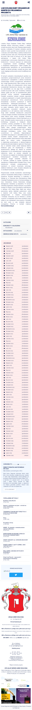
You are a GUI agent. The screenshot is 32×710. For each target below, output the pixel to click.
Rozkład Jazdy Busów (9, 500)
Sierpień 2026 (9, 246)
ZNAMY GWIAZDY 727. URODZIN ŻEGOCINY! (15, 540)
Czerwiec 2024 (10, 309)
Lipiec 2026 (9, 248)
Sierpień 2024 (9, 304)
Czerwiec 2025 (10, 280)
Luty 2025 (8, 290)
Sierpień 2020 (9, 421)
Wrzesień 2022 (10, 360)
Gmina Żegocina (5, 706)
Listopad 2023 (9, 326)
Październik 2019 (10, 445)
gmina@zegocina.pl (18, 645)
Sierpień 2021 (9, 392)
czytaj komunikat (9, 489)
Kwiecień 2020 (9, 431)
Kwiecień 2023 (9, 343)
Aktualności (12, 231)
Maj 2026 (8, 253)
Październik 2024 (10, 299)
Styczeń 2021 (9, 409)
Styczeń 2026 (9, 263)
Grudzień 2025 (9, 265)
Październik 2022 (10, 358)
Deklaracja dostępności (16, 656)
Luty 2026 (8, 260)
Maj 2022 (8, 370)
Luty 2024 (8, 319)
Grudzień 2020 (10, 411)
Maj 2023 (8, 341)
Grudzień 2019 (9, 440)
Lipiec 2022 (9, 365)
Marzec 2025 (9, 287)
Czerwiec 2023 (10, 338)
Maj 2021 (8, 399)
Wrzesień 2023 (10, 331)
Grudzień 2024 (10, 294)
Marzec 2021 (9, 404)
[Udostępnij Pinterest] (9, 212)
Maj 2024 (8, 311)
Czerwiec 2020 (10, 426)
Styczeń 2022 (9, 380)
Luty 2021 (8, 406)
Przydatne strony (8, 522)
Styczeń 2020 (9, 438)
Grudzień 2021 (9, 382)
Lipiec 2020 (9, 423)
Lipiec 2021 (9, 394)
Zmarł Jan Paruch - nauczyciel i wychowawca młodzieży (12, 557)
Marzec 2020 (9, 433)
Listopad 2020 (9, 414)
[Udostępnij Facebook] (2, 212)
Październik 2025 (10, 270)
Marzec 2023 (9, 346)
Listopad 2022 (9, 355)
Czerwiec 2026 (10, 251)
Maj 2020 (8, 428)
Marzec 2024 (9, 316)
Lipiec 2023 (9, 336)
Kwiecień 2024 (9, 314)
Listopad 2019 (9, 443)
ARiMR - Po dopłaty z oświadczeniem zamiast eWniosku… (14, 528)
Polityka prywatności (16, 659)
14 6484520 (17, 643)
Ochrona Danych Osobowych (16, 660)
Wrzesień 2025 (10, 273)
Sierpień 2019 (9, 450)
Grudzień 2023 (10, 324)
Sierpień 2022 (9, 363)
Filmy (4, 518)
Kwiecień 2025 (9, 285)
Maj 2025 (8, 282)
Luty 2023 (8, 348)
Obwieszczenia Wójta (15, 234)
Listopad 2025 (9, 268)
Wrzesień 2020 (10, 419)
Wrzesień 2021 (9, 389)
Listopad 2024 (9, 297)
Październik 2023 (10, 329)
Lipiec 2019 (9, 453)
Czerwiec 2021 (9, 397)
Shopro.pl (16, 708)
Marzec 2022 (9, 375)
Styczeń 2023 (9, 350)
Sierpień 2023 (9, 333)
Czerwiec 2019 (9, 455)
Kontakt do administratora (16, 657)
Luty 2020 (8, 436)
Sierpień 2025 (9, 275)
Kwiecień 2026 (9, 256)
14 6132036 (17, 644)
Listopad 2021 (9, 384)
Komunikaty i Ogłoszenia (9, 20)
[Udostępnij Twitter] (6, 212)
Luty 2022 (8, 377)
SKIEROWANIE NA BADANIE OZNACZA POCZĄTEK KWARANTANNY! (14, 534)
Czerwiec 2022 (10, 367)
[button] (10, 464)
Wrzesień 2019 (9, 448)
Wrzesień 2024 (10, 302)
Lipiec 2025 (9, 277)
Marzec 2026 (9, 258)
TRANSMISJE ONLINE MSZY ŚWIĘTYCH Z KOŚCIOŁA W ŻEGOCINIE (14, 512)
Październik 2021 (10, 387)
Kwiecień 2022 (9, 372)
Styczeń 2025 (9, 292)
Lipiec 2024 (9, 307)
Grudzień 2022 (10, 353)
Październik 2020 (10, 416)
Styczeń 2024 (9, 321)
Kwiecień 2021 (9, 401)
